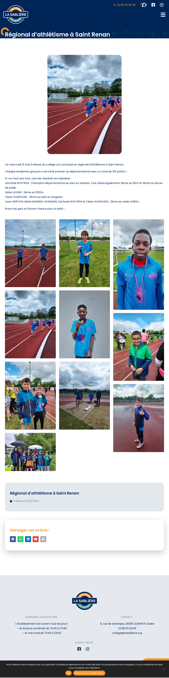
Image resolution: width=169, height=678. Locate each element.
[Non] (164, 669)
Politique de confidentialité (89, 673)
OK (68, 673)
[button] (13, 539)
